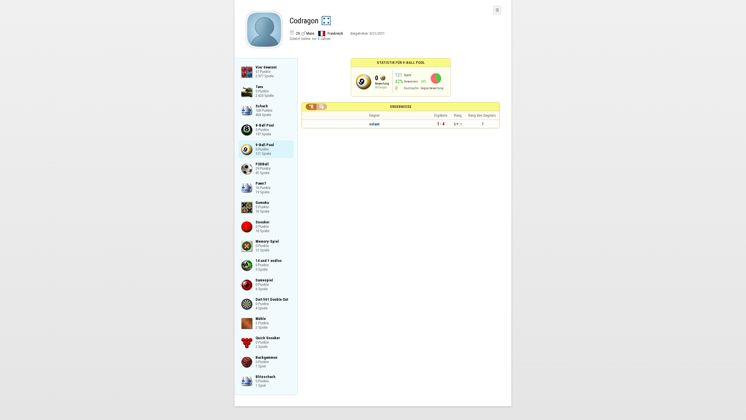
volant (374, 124)
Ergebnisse (400, 106)
